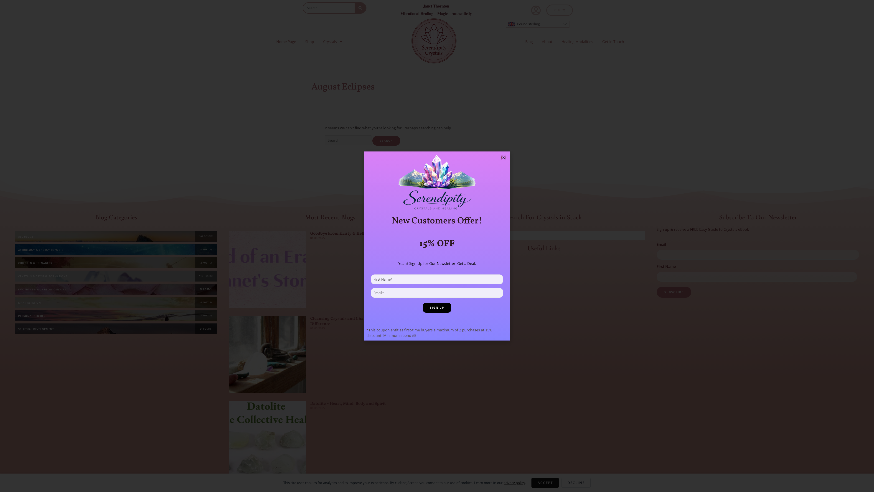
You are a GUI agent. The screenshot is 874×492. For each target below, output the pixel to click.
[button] (503, 157)
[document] (437, 246)
